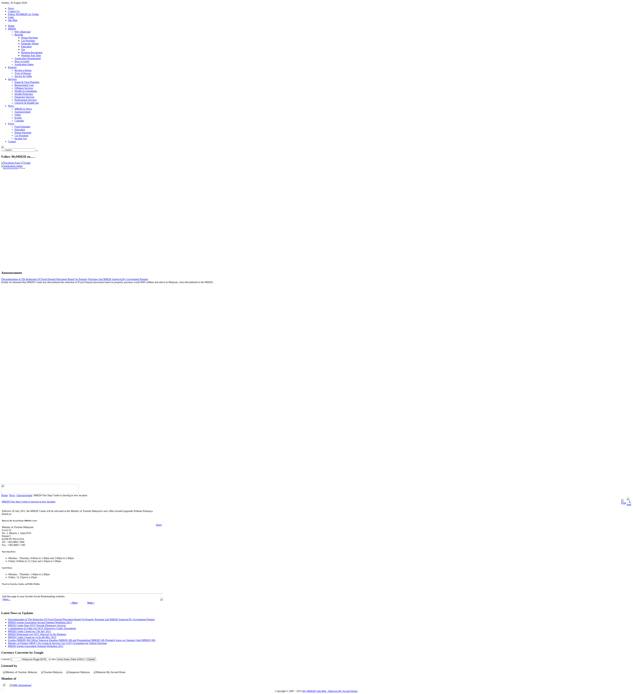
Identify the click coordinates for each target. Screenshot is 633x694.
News (11, 8)
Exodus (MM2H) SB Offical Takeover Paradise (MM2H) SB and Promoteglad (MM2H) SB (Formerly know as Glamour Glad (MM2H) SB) (81, 640)
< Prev (74, 602)
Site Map (12, 20)
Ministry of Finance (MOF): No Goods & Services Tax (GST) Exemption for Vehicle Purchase (57, 643)
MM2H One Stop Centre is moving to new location (28, 501)
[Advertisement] (14, 218)
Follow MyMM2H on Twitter (23, 14)
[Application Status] (12, 166)
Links (11, 17)
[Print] (623, 503)
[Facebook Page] (10, 162)
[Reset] (37, 150)
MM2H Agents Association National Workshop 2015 (35, 646)
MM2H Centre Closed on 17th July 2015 (29, 631)
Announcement (24, 495)
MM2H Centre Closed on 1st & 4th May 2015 (32, 637)
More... (7, 599)
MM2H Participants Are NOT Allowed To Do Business (37, 634)
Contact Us (14, 11)
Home (4, 495)
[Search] (2, 150)
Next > (91, 602)
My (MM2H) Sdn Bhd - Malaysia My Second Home (329, 691)
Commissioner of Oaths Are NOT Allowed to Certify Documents (42, 628)
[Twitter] (26, 162)
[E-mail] (629, 504)
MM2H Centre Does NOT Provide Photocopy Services (37, 625)
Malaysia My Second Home (10, 168)
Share (159, 524)
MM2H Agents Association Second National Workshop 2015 (40, 622)
